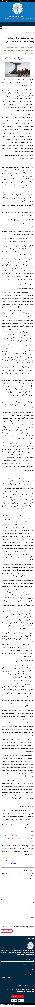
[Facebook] (22, 1000)
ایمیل (32, 910)
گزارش (29, 32)
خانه (33, 32)
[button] (17, 23)
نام (33, 902)
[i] (16, 198)
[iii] (21, 650)
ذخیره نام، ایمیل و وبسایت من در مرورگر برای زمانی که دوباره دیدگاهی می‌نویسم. (17, 927)
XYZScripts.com (26, 1006)
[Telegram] (15, 1000)
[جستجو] (1, 27)
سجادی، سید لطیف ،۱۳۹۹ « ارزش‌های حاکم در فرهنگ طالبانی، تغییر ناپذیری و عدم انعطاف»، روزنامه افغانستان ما (17, 839)
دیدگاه (32, 878)
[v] (8, 798)
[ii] (3, 484)
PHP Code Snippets (9, 1006)
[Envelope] (12, 1000)
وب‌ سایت (31, 917)
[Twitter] (19, 1000)
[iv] (26, 776)
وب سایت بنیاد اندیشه (28, 964)
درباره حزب (31, 938)
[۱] (23, 188)
